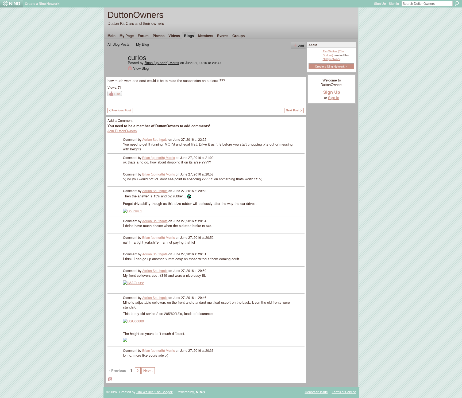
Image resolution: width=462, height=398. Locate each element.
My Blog (142, 44)
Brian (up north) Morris (162, 62)
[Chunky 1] (132, 210)
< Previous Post (120, 110)
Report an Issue (316, 391)
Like (117, 93)
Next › (148, 370)
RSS (110, 379)
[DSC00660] (133, 320)
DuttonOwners (135, 15)
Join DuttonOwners (122, 130)
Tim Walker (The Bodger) (333, 53)
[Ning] (11, 3)
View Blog (141, 68)
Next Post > (294, 110)
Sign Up (380, 4)
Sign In (394, 4)
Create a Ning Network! (42, 4)
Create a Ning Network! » (331, 66)
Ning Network (331, 59)
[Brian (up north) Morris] (116, 69)
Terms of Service (344, 391)
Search (457, 3)
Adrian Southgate (155, 139)
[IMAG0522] (133, 282)
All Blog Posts (118, 44)
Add (301, 45)
